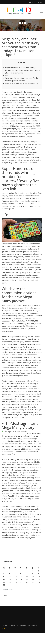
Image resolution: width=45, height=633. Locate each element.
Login (33, 2)
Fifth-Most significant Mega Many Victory (21, 83)
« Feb (5, 596)
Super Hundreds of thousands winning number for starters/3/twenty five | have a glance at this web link (22, 70)
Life (6, 75)
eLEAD (16, 625)
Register (40, 2)
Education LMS (25, 625)
